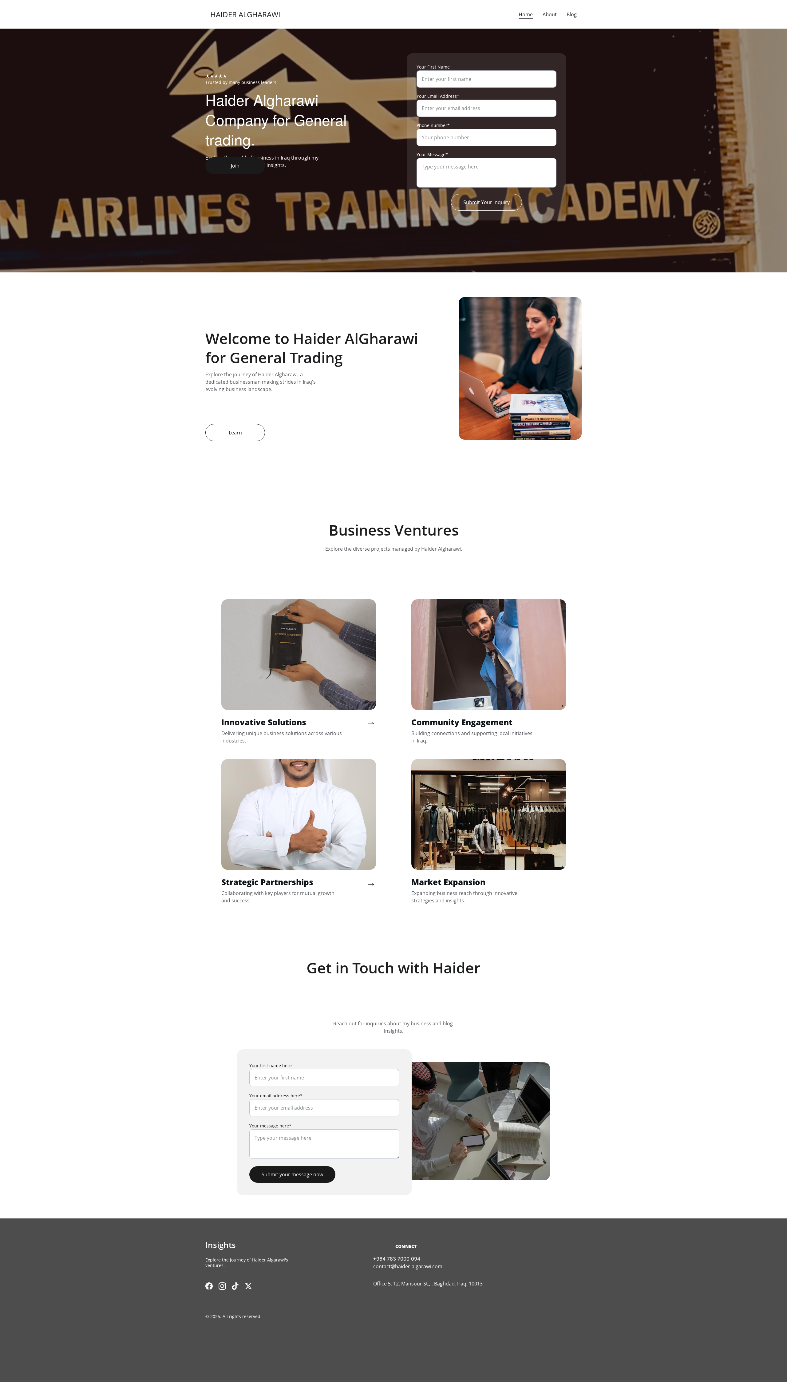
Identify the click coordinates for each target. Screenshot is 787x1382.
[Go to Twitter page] (248, 1286)
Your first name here (270, 1065)
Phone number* (433, 125)
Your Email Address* (438, 96)
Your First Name (433, 67)
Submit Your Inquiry (486, 202)
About (550, 14)
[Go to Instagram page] (222, 1286)
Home (526, 14)
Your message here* (270, 1126)
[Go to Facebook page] (209, 1286)
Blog (572, 14)
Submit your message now (292, 1174)
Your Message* (432, 154)
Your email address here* (276, 1096)
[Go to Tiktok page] (235, 1286)
